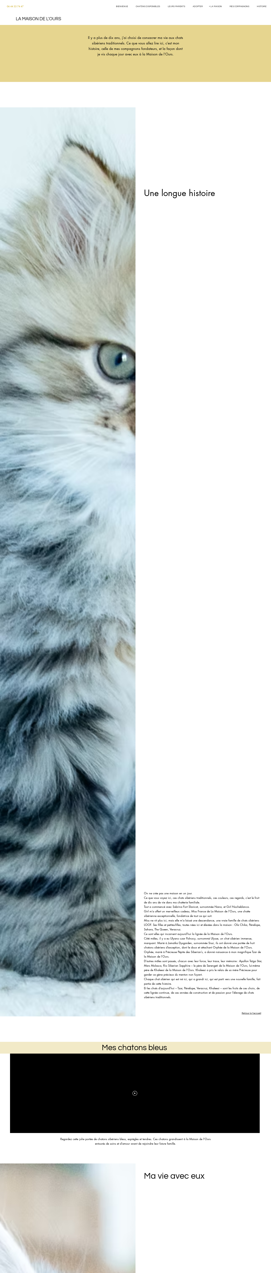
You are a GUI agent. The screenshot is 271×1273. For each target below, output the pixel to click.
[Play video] (135, 1093)
